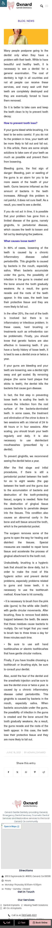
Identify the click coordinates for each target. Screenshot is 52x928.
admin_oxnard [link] (36, 752)
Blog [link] (21, 21)
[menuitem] (40, 6)
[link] (3, 3)
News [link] (30, 21)
